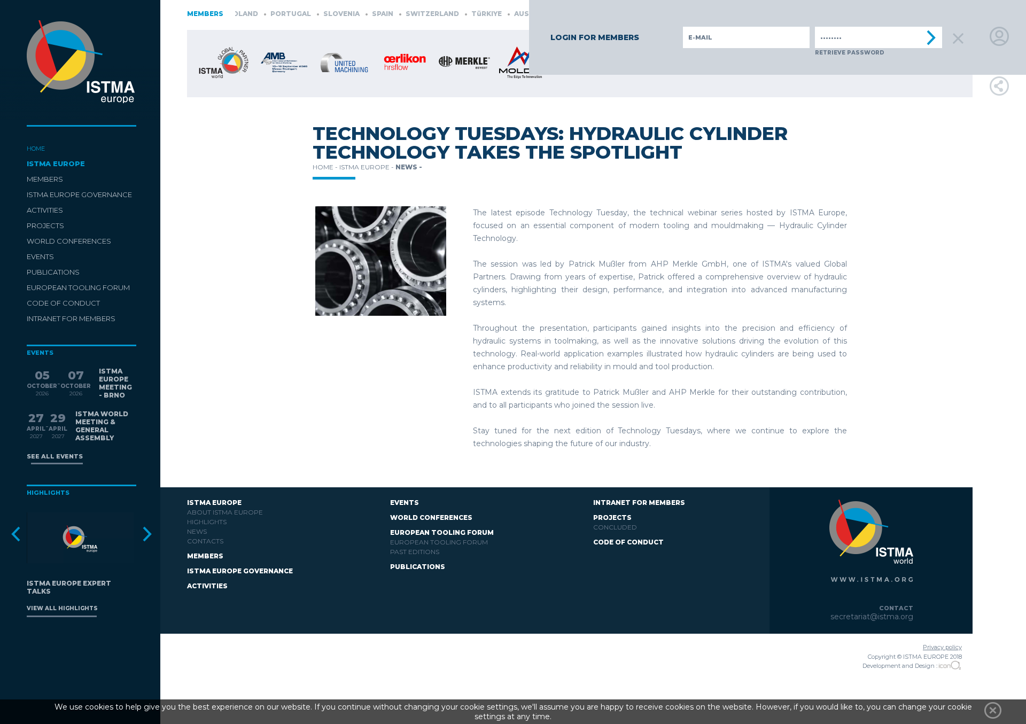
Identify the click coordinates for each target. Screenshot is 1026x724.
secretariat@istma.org (871, 616)
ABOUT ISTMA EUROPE (225, 512)
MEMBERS (45, 179)
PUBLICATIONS (53, 272)
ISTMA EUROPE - (367, 167)
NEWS (197, 531)
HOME (36, 148)
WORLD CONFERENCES (69, 241)
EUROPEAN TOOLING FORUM (78, 287)
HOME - (326, 167)
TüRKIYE (469, 14)
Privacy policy (942, 647)
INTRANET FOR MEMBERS (71, 318)
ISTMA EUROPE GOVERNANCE (79, 194)
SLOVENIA (324, 14)
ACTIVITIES (45, 210)
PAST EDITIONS (414, 552)
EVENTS (40, 256)
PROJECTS (45, 225)
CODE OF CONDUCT (63, 303)
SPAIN (364, 14)
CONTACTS (205, 541)
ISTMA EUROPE (56, 163)
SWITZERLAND (414, 14)
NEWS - (408, 167)
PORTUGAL (273, 14)
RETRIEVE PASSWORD (849, 52)
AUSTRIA (512, 14)
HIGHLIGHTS (207, 522)
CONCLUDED (615, 527)
